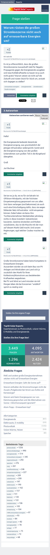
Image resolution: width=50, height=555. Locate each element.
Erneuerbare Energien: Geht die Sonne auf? (22, 383)
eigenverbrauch (12, 460)
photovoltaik (11, 447)
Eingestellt (7, 59)
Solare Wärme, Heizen (13, 430)
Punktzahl (44, 118)
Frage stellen (21, 18)
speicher (9, 463)
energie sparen (12, 522)
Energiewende (23, 59)
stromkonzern (37, 86)
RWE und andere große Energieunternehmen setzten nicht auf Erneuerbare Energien (23, 377)
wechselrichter (12, 488)
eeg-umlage (11, 537)
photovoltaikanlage (13, 451)
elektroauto (11, 485)
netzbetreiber (11, 503)
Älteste (37, 115)
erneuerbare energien (12, 86)
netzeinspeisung (12, 531)
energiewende (26, 86)
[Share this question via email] (32, 101)
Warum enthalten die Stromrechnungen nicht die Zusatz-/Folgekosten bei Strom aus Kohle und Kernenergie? (25, 390)
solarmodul (10, 515)
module (9, 519)
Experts (19, 2)
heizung (9, 500)
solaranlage (10, 475)
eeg (8, 466)
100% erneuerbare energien (16, 512)
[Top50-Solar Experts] (21, 8)
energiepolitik (11, 525)
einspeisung (11, 509)
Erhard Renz (26, 255)
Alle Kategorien (10, 416)
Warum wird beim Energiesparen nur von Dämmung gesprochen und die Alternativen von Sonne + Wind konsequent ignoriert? (24, 400)
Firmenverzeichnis (7, 2)
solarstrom (10, 482)
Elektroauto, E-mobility (14, 423)
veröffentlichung (12, 469)
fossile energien (10, 89)
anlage (9, 528)
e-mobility (10, 491)
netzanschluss (11, 534)
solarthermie (11, 478)
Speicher (7, 433)
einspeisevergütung (13, 472)
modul (9, 494)
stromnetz (10, 506)
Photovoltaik (9, 426)
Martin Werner (27, 190)
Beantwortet (7, 131)
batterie (9, 497)
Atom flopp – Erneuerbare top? (17, 407)
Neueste (45, 115)
